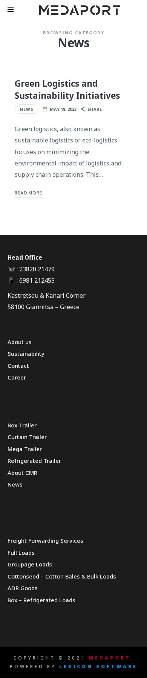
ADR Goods (23, 588)
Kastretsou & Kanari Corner (47, 295)
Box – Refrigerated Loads (41, 600)
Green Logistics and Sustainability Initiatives (67, 89)
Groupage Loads (30, 564)
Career (17, 377)
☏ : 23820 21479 (31, 269)
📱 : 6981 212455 (31, 280)
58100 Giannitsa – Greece (44, 307)
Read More (28, 193)
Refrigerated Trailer (34, 460)
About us (20, 342)
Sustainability (26, 353)
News (27, 109)
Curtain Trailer (27, 437)
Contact (18, 365)
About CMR (22, 472)
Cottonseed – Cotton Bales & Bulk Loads (62, 576)
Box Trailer (22, 425)
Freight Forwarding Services (45, 540)
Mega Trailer (25, 449)
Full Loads (21, 552)
